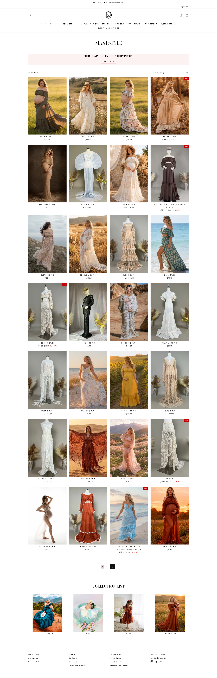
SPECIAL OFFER (68, 24)
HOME (43, 24)
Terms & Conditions (116, 662)
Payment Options (115, 658)
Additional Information (158, 658)
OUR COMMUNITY (123, 24)
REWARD (138, 24)
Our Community (33, 658)
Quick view (47, 132)
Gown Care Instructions (77, 665)
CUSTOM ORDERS (168, 24)
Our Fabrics (73, 658)
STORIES (106, 24)
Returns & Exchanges (158, 654)
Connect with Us (33, 662)
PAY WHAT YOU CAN (89, 24)
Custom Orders (33, 654)
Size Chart (72, 654)
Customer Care (74, 662)
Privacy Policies (115, 654)
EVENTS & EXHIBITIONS (108, 28)
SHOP (52, 24)
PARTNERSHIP (151, 24)
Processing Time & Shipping (119, 665)
